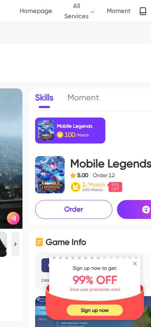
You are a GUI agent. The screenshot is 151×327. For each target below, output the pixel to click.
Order (73, 209)
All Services (76, 10)
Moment (119, 10)
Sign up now (95, 310)
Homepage (36, 10)
